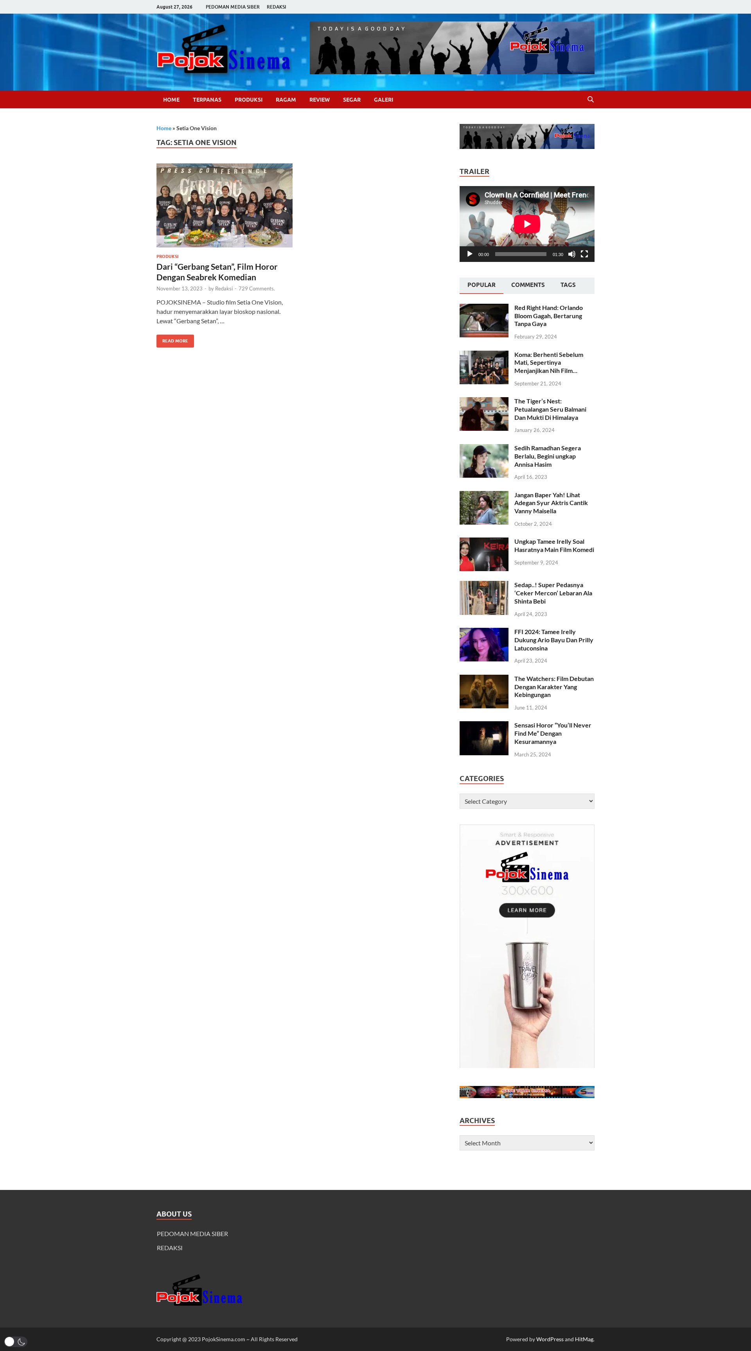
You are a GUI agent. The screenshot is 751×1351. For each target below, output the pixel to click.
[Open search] (590, 100)
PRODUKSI (248, 100)
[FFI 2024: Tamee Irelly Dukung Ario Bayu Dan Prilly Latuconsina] (484, 632)
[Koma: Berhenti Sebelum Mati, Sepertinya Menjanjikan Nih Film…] (484, 355)
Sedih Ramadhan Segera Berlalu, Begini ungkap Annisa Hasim (547, 456)
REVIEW (319, 100)
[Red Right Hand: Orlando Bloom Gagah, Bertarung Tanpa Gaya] (484, 308)
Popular (481, 284)
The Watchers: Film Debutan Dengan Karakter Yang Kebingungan (554, 687)
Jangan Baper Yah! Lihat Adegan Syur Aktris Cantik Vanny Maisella (551, 503)
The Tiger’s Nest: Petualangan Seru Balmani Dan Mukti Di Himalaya (550, 409)
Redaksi (224, 288)
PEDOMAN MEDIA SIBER (233, 7)
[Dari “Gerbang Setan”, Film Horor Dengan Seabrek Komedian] (224, 205)
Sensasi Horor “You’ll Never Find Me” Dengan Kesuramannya (552, 733)
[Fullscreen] (584, 254)
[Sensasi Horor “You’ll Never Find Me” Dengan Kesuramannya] (484, 725)
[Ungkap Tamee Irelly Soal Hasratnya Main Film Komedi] (484, 542)
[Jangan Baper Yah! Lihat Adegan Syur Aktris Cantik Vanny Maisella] (484, 495)
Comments (528, 284)
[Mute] (572, 254)
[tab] (481, 286)
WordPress (550, 1339)
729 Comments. (257, 288)
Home (171, 100)
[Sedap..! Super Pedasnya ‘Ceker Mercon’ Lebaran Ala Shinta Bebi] (484, 585)
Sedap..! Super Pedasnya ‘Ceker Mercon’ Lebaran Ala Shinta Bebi (553, 593)
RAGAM (286, 100)
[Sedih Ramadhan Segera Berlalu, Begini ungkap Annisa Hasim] (484, 448)
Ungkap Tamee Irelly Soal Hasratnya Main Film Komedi (554, 545)
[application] (527, 224)
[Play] (470, 254)
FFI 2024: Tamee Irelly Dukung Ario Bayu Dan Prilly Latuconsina (553, 640)
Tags (568, 284)
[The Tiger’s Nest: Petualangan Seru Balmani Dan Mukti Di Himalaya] (484, 401)
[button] (15, 1342)
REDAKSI (276, 7)
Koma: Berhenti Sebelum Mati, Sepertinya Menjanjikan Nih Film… (548, 362)
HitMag (584, 1339)
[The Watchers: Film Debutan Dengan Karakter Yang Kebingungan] (484, 679)
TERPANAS (207, 100)
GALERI (383, 100)
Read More (172, 339)
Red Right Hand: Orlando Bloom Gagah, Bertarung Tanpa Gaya (548, 316)
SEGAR (352, 100)
